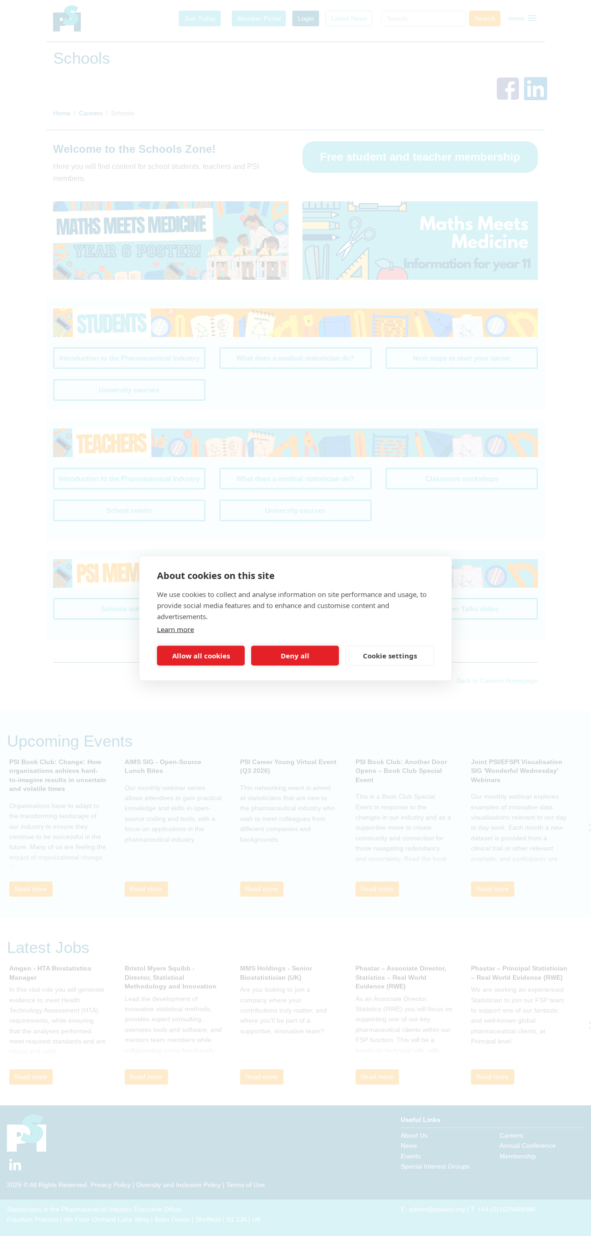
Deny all (295, 655)
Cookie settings (390, 655)
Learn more (175, 628)
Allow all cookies (201, 655)
